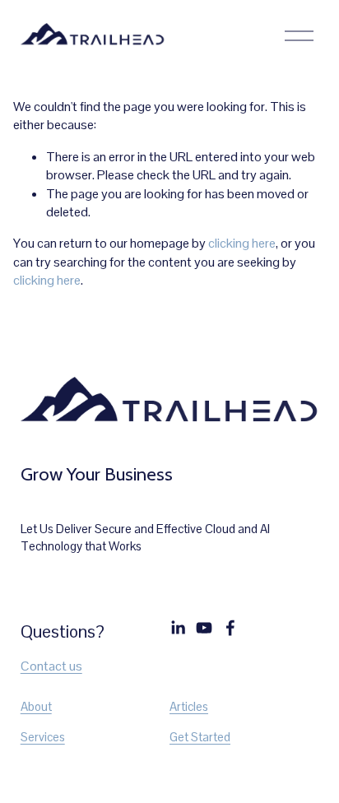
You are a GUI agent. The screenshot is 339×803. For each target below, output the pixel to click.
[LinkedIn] (178, 628)
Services (43, 737)
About (36, 706)
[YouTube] (204, 628)
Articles (189, 706)
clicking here (242, 243)
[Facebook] (230, 628)
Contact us (51, 666)
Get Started (200, 737)
